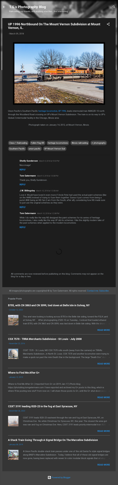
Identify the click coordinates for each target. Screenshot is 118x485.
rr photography (99, 143)
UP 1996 (62, 111)
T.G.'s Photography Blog (27, 7)
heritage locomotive (47, 111)
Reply (22, 170)
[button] (108, 24)
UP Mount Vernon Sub (54, 148)
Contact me (92, 290)
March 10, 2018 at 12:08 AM (47, 191)
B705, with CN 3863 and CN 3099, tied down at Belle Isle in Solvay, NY (49, 305)
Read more (103, 330)
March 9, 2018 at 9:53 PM (49, 161)
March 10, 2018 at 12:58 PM (48, 213)
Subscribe (104, 290)
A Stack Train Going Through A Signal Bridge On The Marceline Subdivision (53, 440)
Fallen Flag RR (37, 143)
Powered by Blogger (61, 477)
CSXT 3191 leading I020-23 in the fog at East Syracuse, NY (42, 406)
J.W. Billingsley (27, 190)
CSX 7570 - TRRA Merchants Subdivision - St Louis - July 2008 (45, 338)
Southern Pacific (17, 148)
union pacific (35, 148)
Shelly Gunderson (29, 161)
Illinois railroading (80, 143)
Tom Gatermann (28, 175)
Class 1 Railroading (18, 143)
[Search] (114, 7)
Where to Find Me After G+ (23, 372)
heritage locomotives (58, 143)
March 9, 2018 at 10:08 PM (47, 176)
